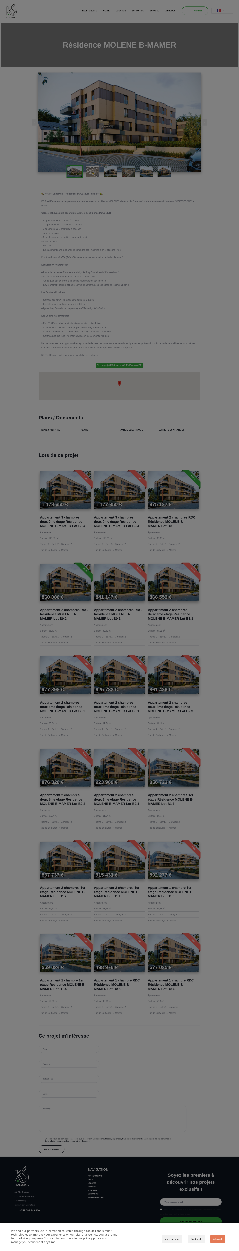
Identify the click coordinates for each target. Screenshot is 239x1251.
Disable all (196, 1239)
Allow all (217, 1239)
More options (171, 1239)
